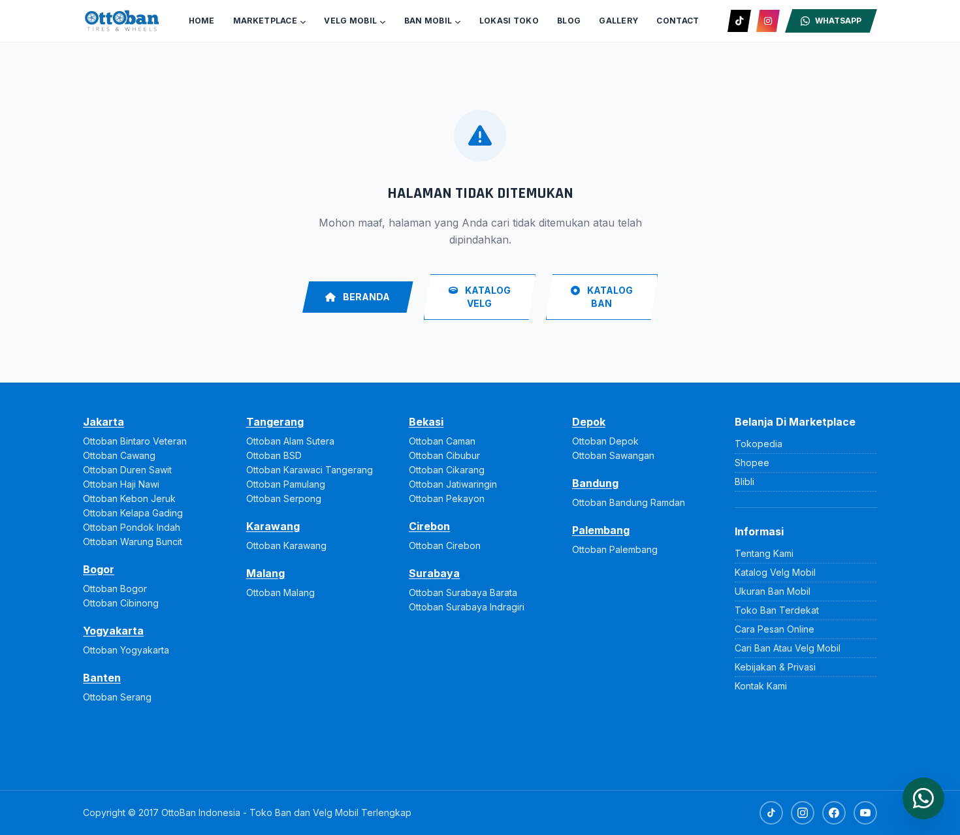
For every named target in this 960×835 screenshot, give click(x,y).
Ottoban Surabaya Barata (463, 592)
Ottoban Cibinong (121, 602)
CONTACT (677, 20)
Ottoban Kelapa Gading (133, 512)
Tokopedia (758, 443)
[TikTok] (739, 21)
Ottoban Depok (605, 441)
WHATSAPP (838, 20)
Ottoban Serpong (283, 498)
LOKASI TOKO (509, 20)
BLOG (569, 20)
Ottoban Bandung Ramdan (628, 502)
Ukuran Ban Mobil (772, 591)
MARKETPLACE (265, 20)
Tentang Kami (764, 553)
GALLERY (618, 20)
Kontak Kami (761, 685)
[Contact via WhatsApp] (923, 798)
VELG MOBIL (350, 20)
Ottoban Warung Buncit (132, 541)
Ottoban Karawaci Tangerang (309, 469)
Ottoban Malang (280, 592)
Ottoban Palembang (615, 549)
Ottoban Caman (442, 441)
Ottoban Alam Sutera (290, 441)
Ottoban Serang (117, 696)
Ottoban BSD (274, 455)
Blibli (744, 481)
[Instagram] (768, 21)
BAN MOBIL (428, 20)
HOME (202, 20)
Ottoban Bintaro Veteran (135, 441)
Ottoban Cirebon (445, 545)
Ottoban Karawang (286, 545)
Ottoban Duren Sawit (127, 469)
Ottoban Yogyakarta (126, 649)
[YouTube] (865, 813)
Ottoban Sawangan (613, 455)
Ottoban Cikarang (447, 469)
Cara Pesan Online (774, 629)
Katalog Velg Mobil (775, 572)
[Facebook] (834, 813)
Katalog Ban (609, 297)
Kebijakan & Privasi (775, 666)
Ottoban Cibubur (444, 455)
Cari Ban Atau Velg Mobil (787, 648)
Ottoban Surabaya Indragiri (466, 606)
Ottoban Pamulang (285, 484)
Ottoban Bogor (115, 588)
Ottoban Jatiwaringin (453, 484)
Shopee (752, 462)
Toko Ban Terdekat (777, 610)
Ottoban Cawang (119, 455)
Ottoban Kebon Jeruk (129, 498)
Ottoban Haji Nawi (121, 484)
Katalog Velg (487, 297)
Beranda (365, 296)
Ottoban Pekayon (447, 498)
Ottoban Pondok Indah (131, 527)
